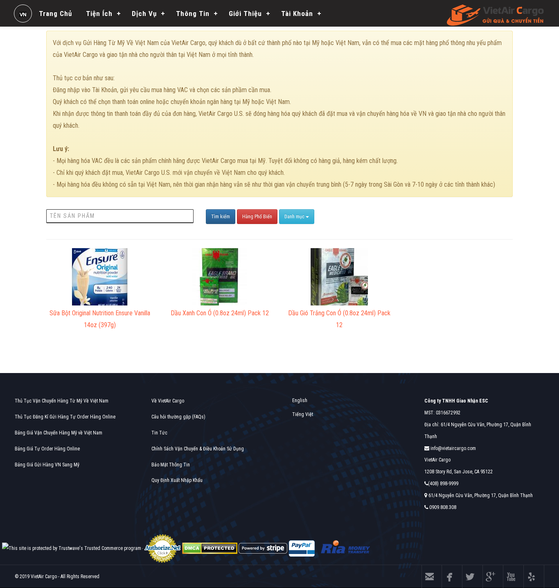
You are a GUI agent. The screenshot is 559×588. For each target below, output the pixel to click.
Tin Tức (159, 433)
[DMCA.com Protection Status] (209, 548)
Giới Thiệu (245, 13)
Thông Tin (193, 13)
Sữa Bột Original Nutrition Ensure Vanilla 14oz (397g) (100, 319)
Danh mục (295, 216)
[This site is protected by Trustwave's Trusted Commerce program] (71, 548)
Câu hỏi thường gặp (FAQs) (178, 417)
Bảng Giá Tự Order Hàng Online (47, 449)
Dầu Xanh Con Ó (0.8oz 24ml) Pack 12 (220, 313)
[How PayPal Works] (302, 548)
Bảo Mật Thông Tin (170, 465)
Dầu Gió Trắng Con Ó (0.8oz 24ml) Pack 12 (339, 319)
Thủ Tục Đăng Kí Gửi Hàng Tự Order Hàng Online (65, 417)
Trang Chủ (55, 13)
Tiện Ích (99, 13)
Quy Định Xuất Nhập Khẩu (177, 480)
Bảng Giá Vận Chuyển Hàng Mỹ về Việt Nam (58, 433)
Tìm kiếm (220, 216)
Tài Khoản (297, 13)
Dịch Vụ (144, 13)
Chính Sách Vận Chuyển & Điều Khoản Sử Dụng (197, 449)
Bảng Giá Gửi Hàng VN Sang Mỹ (47, 465)
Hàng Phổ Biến (257, 216)
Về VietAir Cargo (167, 401)
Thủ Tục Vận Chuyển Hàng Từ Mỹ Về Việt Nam (61, 401)
